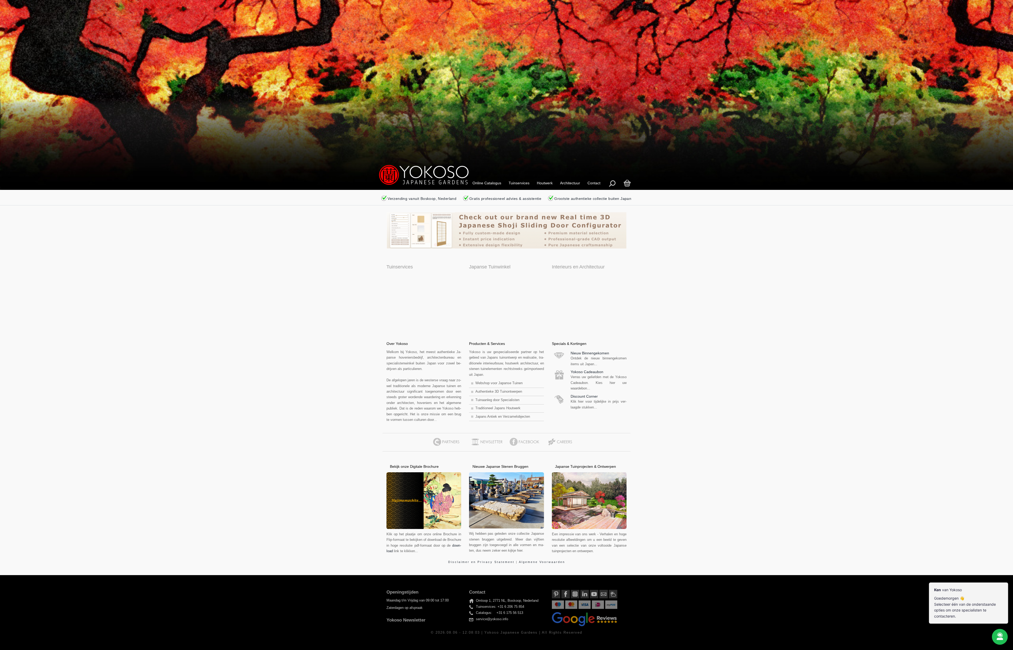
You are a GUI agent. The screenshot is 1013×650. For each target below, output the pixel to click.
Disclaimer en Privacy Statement (482, 562)
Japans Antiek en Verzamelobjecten (502, 416)
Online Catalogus (486, 183)
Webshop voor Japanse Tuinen (499, 383)
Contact (593, 183)
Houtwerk (545, 183)
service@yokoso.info (492, 619)
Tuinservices (519, 183)
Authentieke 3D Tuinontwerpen (498, 391)
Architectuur (570, 183)
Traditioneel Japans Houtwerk (497, 408)
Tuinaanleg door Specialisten (497, 400)
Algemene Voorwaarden (542, 562)
